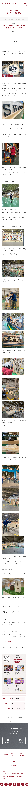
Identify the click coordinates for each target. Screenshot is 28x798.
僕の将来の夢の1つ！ (20, 717)
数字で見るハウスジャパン (14, 754)
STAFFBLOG (15, 721)
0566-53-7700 (8, 775)
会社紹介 (6, 754)
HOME (10, 18)
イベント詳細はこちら (9, 641)
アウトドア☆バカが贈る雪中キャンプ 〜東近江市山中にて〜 (8, 717)
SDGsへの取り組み (22, 754)
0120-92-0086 (14, 728)
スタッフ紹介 (18, 659)
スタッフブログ (16, 18)
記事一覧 (17, 661)
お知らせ (14, 31)
